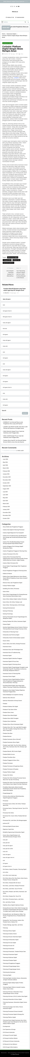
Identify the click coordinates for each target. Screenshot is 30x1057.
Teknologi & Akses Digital (9, 930)
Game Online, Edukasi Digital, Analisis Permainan (15, 599)
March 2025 (6, 503)
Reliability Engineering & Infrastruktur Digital (13, 832)
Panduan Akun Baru (7, 733)
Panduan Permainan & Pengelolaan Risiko (13, 766)
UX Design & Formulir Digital (10, 1035)
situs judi (5, 839)
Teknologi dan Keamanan (9, 972)
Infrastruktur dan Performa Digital (11, 634)
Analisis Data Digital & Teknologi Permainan (13, 529)
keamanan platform (8, 262)
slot (4, 305)
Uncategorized (6, 1026)
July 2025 (5, 491)
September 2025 (7, 486)
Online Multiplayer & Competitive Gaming (13, 694)
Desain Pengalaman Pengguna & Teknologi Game (15, 570)
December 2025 (7, 477)
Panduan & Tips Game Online (10, 709)
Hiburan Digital (6, 624)
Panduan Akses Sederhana (9, 721)
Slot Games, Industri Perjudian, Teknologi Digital (14, 869)
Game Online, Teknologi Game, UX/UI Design (14, 605)
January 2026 (6, 474)
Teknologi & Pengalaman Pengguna (11, 963)
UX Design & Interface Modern (10, 1038)
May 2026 (5, 462)
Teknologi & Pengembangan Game (11, 966)
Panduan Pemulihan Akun (9, 757)
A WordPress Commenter (9, 450)
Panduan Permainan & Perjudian (10, 769)
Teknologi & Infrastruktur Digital (10, 939)
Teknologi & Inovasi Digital (9, 942)
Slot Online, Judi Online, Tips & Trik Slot (12, 888)
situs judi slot (6, 842)
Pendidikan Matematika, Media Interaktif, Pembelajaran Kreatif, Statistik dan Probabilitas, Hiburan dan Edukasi (14, 789)
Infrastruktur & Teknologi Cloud (10, 631)
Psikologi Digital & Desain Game (11, 826)
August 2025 (6, 488)
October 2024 (6, 518)
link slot (5, 328)
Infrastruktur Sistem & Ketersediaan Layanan (14, 637)
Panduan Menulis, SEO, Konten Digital (12, 751)
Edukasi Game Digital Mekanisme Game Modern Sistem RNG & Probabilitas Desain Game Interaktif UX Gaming (15, 578)
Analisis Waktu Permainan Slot (10, 563)
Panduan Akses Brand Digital (10, 715)
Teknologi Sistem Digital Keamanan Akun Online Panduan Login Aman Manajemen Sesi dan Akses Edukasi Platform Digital (15, 1022)
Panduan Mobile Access (9, 754)
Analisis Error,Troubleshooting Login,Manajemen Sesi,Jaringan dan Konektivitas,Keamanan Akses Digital (15, 537)
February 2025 (6, 506)
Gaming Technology (8, 613)
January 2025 (6, 509)
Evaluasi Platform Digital (9, 585)
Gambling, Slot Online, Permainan (11, 588)
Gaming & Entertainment (9, 608)
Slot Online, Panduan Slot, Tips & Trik (12, 896)
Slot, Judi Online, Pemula (9, 902)
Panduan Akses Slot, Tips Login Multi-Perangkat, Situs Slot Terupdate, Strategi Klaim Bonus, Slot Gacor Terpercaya (15, 729)
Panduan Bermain (7, 736)
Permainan (5, 800)
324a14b (6, 54)
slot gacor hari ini (7, 311)
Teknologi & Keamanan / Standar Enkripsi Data (14, 951)
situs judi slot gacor (8, 845)
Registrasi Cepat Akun (8, 829)
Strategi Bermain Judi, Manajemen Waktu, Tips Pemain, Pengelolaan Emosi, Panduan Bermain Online (14, 916)
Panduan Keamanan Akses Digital (11, 742)
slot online (5, 872)
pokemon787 (6, 823)
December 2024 (7, 512)
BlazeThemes (15, 1054)
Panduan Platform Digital (9, 772)
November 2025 (7, 480)
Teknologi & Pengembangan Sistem (11, 969)
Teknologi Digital (7, 975)
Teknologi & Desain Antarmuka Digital (12, 936)
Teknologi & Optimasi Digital (10, 957)
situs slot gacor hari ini (8, 857)
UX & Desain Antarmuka (9, 1032)
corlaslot (16, 77)
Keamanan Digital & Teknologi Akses (12, 664)
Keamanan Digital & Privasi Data (11, 661)
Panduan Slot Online (8, 775)
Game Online (6, 591)
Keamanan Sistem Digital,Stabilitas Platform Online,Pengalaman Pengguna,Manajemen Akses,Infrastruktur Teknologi (14, 681)
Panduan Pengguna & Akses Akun (11, 760)
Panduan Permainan (8, 763)
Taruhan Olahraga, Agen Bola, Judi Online (13, 925)
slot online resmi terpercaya (10, 875)
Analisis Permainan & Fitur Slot (10, 554)
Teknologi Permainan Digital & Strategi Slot (13, 1014)
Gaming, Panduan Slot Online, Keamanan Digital (14, 621)
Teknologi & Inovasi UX (8, 945)
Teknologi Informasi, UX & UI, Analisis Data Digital (15, 996)
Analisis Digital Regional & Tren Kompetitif (13, 532)
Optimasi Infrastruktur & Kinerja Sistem (12, 700)
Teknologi (5, 928)
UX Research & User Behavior (10, 1044)
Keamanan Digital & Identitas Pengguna (12, 658)
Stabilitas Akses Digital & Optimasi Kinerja (13, 905)
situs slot (5, 346)
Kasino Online (6, 640)
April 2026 (5, 465)
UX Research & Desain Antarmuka (11, 1041)
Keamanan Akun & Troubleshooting (11, 652)
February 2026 (6, 471)
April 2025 (5, 500)
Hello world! (21, 450)
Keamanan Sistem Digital (9, 676)
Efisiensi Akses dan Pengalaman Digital (12, 582)
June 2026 (5, 459)
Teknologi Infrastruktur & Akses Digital (12, 999)
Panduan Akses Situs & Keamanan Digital (13, 724)
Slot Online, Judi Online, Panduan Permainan (13, 885)
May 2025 (5, 497)
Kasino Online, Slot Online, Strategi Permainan (14, 643)
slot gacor (5, 334)
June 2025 (5, 494)
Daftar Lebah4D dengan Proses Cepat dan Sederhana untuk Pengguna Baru (14, 1)
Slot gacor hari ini (7, 316)
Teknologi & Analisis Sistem (10, 933)
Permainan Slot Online (8, 812)
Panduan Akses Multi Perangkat (10, 718)
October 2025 (6, 483)
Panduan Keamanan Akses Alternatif (12, 739)
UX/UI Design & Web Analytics (10, 1047)
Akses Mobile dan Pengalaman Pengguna (13, 527)
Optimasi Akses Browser (9, 697)
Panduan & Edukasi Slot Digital (10, 706)
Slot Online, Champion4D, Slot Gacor (12, 882)
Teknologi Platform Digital (9, 1017)
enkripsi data (16, 260)
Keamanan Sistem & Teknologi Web (11, 673)
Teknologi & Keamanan (8, 948)
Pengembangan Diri (7, 793)
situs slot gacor (7, 322)
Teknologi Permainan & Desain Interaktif (12, 1011)
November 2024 (7, 515)
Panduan (5, 703)
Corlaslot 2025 (7, 260)
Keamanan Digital (7, 43)
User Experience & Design (9, 1029)
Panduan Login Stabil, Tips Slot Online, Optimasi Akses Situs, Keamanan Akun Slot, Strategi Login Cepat (15, 747)
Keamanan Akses (7, 646)
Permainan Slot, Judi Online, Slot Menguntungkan (15, 820)
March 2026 (6, 468)
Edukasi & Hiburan (7, 573)
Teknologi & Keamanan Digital (10, 954)
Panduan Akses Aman (8, 712)
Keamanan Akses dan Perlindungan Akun (13, 649)
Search (4, 410)
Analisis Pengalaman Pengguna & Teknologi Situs (15, 551)
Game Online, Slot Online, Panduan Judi (12, 602)
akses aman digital (13, 257)
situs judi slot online (8, 848)
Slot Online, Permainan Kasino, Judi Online (13, 899)
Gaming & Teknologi (8, 611)
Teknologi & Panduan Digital (10, 960)
